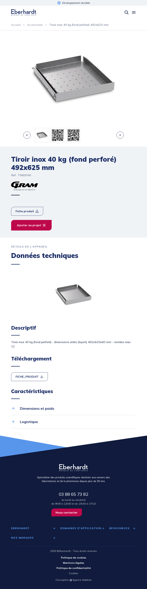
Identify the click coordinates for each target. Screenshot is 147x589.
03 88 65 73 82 (73, 494)
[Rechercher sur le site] (126, 12)
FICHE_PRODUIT (27, 376)
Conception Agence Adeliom (74, 579)
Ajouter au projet (29, 225)
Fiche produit (25, 211)
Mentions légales (73, 562)
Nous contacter (67, 512)
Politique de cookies (73, 557)
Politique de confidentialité (73, 568)
